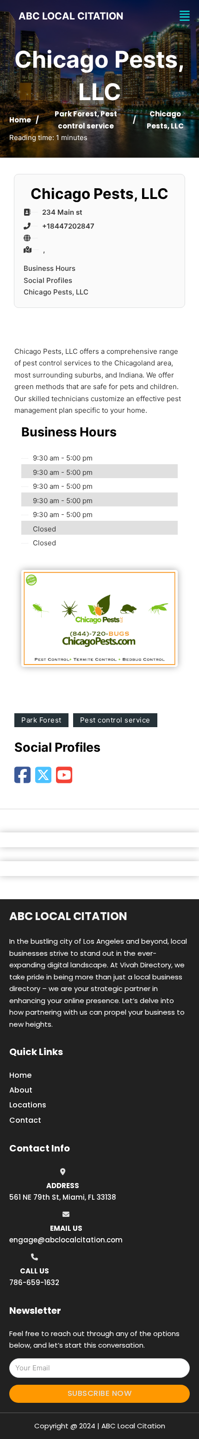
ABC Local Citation (68, 916)
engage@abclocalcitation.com (66, 1240)
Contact (25, 1120)
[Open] (185, 16)
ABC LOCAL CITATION (71, 16)
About (20, 1090)
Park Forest (76, 114)
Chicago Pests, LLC (56, 292)
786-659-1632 (34, 1282)
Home (20, 120)
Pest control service (115, 720)
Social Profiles (48, 280)
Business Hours (49, 268)
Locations (27, 1105)
